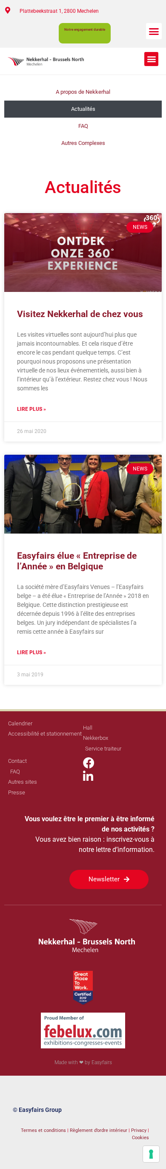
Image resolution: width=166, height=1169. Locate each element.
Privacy (139, 1130)
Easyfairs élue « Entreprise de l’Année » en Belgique (77, 561)
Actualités (83, 109)
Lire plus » (31, 409)
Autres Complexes (83, 143)
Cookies (140, 1137)
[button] (154, 31)
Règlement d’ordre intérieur (98, 1130)
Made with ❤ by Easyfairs (83, 1062)
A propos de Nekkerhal (83, 92)
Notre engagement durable (84, 30)
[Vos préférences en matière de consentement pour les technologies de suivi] (151, 1154)
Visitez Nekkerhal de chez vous (80, 314)
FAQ (83, 126)
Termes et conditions (43, 1130)
